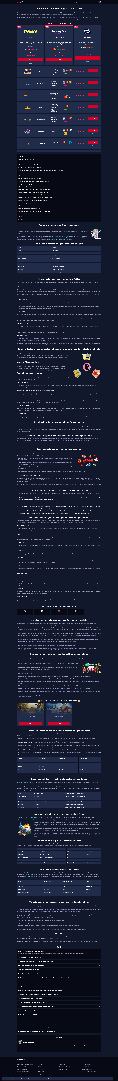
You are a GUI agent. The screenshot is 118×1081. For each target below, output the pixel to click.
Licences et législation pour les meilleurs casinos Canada (33, 203)
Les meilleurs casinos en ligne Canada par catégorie (32, 164)
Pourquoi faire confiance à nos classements (29, 162)
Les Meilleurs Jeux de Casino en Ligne (28, 186)
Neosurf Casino (22, 747)
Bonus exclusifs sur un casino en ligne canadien (31, 178)
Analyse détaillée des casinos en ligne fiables (30, 167)
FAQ (20, 216)
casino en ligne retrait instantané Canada (82, 733)
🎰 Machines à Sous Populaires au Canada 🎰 (30, 195)
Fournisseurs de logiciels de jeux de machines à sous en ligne (34, 192)
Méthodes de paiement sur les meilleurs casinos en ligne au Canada (36, 197)
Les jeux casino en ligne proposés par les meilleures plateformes (35, 184)
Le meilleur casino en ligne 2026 (27, 159)
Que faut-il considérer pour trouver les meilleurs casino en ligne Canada (36, 175)
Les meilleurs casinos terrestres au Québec (29, 208)
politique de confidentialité (57, 1078)
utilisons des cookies (10, 1078)
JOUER (59, 59)
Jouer (30, 723)
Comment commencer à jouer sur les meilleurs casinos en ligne (34, 181)
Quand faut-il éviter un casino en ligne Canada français (32, 173)
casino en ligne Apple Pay (26, 742)
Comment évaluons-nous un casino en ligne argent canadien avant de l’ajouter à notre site (41, 170)
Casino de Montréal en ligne (30, 876)
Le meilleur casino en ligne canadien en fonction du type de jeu (34, 189)
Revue (59, 63)
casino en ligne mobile (24, 782)
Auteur (21, 219)
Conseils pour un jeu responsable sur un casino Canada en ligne (35, 211)
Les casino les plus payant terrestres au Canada (31, 205)
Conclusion (22, 214)
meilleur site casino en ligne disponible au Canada (59, 239)
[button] (59, 151)
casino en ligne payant (30, 817)
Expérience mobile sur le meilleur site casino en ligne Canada (34, 200)
